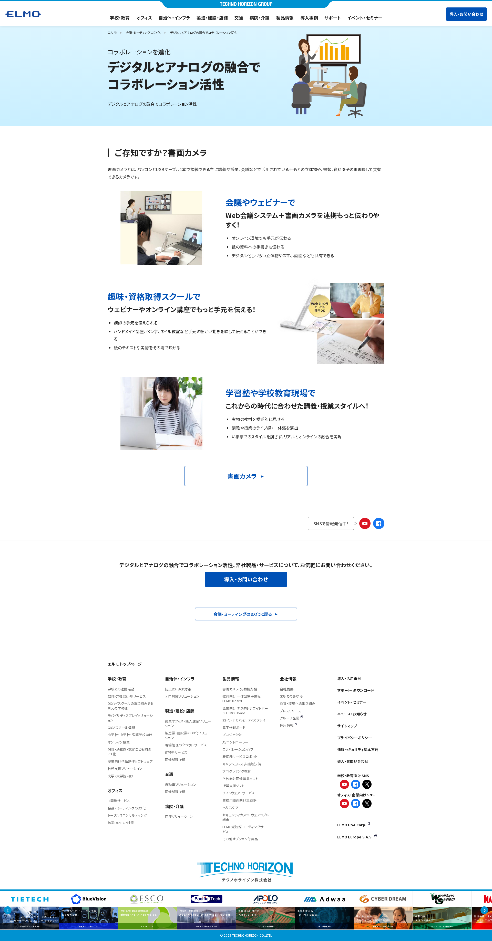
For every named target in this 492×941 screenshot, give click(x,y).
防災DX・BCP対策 (121, 822)
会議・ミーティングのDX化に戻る (242, 614)
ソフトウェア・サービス (238, 792)
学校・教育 (120, 18)
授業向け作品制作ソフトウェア (130, 761)
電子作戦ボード (233, 727)
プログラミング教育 (236, 771)
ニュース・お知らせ (352, 713)
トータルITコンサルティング (127, 815)
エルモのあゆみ (291, 696)
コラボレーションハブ (237, 749)
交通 (238, 18)
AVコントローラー (235, 742)
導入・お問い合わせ (466, 14)
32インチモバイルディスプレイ (243, 720)
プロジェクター (233, 734)
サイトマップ (347, 725)
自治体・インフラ (174, 18)
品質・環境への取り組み (297, 703)
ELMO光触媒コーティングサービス (244, 829)
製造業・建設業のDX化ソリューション (188, 735)
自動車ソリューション (180, 784)
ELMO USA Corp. (351, 824)
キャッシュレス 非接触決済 (241, 763)
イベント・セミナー (364, 18)
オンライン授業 (119, 742)
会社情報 (288, 679)
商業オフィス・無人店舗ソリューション (188, 723)
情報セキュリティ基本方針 (357, 749)
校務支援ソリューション (125, 768)
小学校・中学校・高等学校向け (130, 734)
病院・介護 (260, 18)
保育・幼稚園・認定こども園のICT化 (129, 751)
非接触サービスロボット (240, 756)
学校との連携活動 (121, 689)
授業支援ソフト (233, 785)
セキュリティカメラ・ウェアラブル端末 (245, 817)
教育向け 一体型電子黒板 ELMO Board (241, 698)
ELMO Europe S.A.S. (355, 836)
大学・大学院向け (120, 776)
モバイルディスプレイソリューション (130, 717)
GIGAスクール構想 (121, 727)
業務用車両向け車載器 (239, 800)
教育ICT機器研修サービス (127, 696)
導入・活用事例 (349, 678)
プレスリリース (290, 710)
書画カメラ (242, 475)
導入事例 (309, 18)
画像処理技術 (175, 759)
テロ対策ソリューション (182, 696)
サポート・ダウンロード (355, 690)
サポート (332, 18)
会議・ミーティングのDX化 (127, 808)
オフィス (144, 18)
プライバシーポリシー (354, 737)
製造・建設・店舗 (212, 18)
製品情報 (285, 18)
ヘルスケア (230, 807)
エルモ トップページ (125, 664)
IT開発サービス (119, 800)
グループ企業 (289, 718)
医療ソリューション (179, 816)
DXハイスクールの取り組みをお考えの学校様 (131, 705)
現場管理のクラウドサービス (186, 744)
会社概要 (286, 689)
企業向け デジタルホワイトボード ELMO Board (245, 710)
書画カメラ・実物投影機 (239, 689)
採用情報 (286, 725)
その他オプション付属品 (240, 838)
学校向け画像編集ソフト (240, 778)
